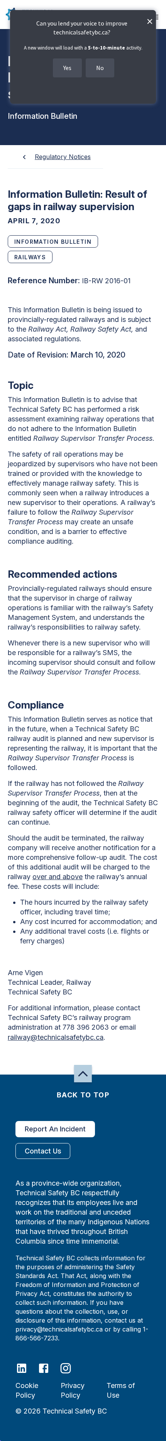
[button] (83, 1073)
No (100, 68)
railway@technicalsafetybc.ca (55, 1037)
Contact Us (43, 1151)
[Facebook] (48, 1368)
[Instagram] (70, 1368)
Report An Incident (55, 1129)
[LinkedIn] (26, 1368)
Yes (67, 68)
